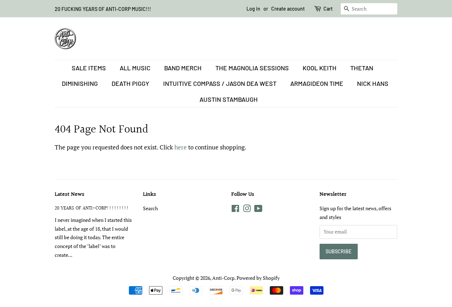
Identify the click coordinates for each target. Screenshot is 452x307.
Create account (288, 9)
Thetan (361, 68)
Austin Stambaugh (229, 99)
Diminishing (80, 83)
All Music (135, 68)
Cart (328, 9)
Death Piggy (130, 83)
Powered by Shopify (258, 277)
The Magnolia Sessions (252, 68)
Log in (253, 9)
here (180, 147)
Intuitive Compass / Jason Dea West (219, 83)
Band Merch (183, 68)
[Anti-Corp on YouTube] (258, 209)
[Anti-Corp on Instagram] (247, 209)
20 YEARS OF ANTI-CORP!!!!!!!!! (92, 208)
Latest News (69, 194)
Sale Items (89, 68)
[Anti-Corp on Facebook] (235, 209)
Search (150, 208)
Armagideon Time (316, 83)
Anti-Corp (223, 277)
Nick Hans (372, 83)
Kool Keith (320, 68)
